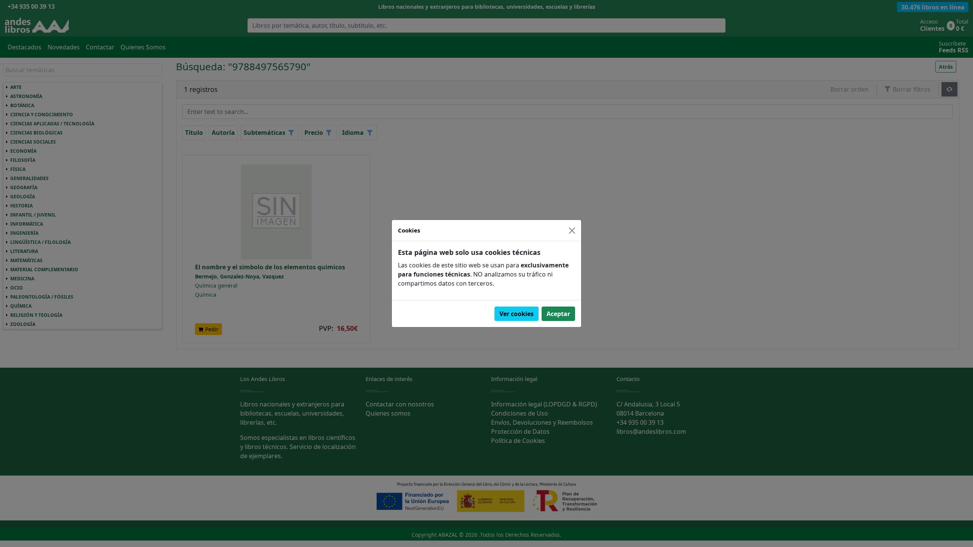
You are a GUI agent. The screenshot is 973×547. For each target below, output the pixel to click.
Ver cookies (516, 314)
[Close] (572, 230)
